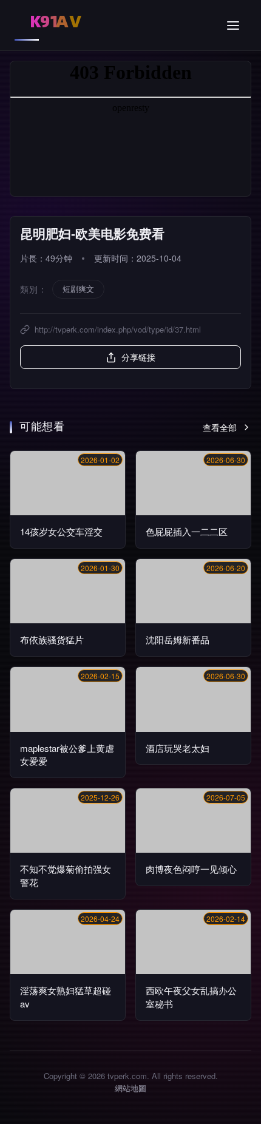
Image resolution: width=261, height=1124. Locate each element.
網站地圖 (130, 1088)
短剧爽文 (78, 288)
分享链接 (138, 357)
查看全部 (220, 427)
